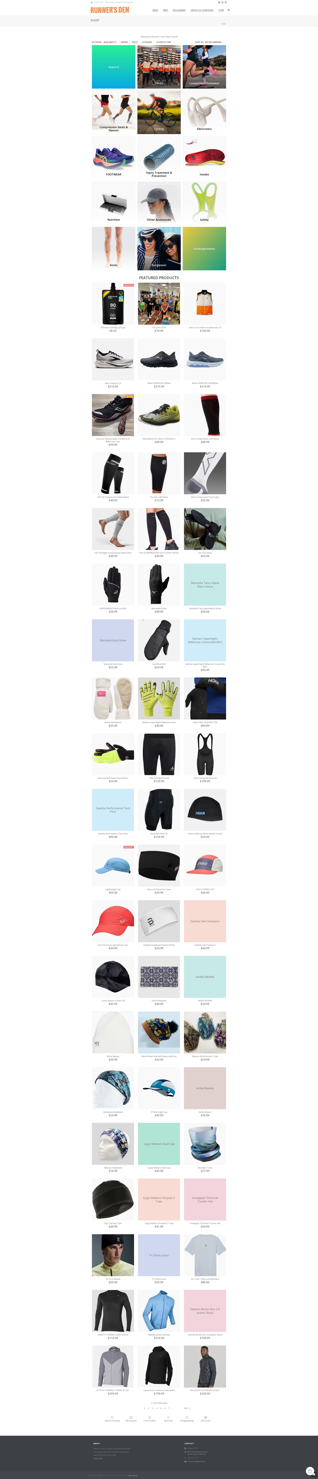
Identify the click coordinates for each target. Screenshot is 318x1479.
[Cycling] (159, 107)
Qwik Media (133, 1475)
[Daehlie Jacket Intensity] (159, 1311)
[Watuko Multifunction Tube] (205, 1033)
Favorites (168, 1420)
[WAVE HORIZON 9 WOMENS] (205, 359)
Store (221, 10)
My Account (131, 1420)
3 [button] (152, 1408)
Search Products (112, 1420)
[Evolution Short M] (159, 810)
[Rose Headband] (159, 977)
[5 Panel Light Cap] (159, 1088)
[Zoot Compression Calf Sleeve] (205, 415)
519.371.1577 (98, 2)
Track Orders (150, 1420)
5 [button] (160, 1408)
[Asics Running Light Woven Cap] (113, 921)
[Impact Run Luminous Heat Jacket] (159, 1367)
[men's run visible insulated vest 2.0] (205, 304)
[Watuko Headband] (113, 1144)
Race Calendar (179, 10)
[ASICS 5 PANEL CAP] (205, 866)
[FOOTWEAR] (113, 153)
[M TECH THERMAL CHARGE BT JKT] (113, 1367)
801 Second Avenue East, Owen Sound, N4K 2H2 (198, 1453)
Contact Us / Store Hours (202, 10)
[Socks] (113, 243)
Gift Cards (205, 1420)
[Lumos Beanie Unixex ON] (113, 977)
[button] (188, 1408)
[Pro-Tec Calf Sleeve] (159, 473)
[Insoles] (204, 153)
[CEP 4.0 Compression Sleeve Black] (113, 473)
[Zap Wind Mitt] (159, 640)
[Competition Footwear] (204, 62)
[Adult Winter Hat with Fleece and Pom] (159, 1033)
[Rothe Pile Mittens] (113, 698)
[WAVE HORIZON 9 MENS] (159, 359)
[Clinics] (159, 62)
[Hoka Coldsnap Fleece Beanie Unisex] (205, 810)
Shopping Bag (187, 1420)
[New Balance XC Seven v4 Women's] (159, 415)
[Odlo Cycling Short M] (159, 754)
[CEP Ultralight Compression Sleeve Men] (113, 529)
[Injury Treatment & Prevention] (159, 153)
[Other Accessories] (159, 198)
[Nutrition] (113, 198)
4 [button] (156, 1408)
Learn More (98, 1458)
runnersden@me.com (196, 1461)
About (155, 10)
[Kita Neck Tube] (205, 1144)
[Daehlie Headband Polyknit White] (159, 921)
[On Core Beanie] (113, 1255)
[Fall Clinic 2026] (159, 304)
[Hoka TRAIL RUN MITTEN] (205, 698)
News (165, 10)
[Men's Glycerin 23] (113, 359)
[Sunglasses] (159, 243)
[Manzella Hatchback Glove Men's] (113, 754)
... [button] (173, 1408)
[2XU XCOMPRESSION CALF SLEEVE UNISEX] (159, 529)
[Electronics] (204, 107)
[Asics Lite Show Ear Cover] (159, 866)
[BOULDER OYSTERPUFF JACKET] (205, 1367)
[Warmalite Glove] (159, 585)
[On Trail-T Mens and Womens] (205, 1255)
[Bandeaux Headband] (113, 1088)
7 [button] (169, 1408)
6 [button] (165, 1408)
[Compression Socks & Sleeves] (113, 107)
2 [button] (148, 1408)
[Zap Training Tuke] (113, 1200)
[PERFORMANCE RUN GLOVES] (113, 585)
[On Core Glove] (205, 529)
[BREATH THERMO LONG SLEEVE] (113, 1311)
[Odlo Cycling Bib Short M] (205, 754)
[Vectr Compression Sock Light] (205, 473)
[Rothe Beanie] (113, 1033)
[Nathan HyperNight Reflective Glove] (159, 698)
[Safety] (204, 198)
